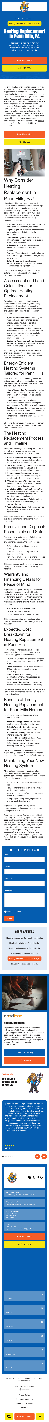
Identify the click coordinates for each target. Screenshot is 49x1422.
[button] (40, 1416)
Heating (28, 18)
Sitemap (24, 1408)
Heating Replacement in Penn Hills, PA (24, 958)
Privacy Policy (24, 1395)
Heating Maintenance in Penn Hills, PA (24, 948)
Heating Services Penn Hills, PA (24, 964)
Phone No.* (9, 878)
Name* (7, 854)
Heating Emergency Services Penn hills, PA (24, 938)
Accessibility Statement (24, 1403)
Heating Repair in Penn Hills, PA (24, 953)
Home (17, 18)
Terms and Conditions (24, 1399)
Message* (8, 890)
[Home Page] (24, 6)
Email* (7, 866)
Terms (19, 911)
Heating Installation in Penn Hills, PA (24, 943)
